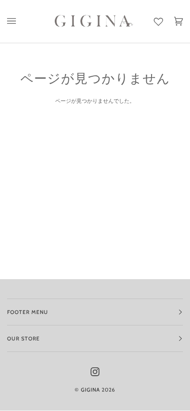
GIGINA (90, 389)
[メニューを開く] (17, 21)
